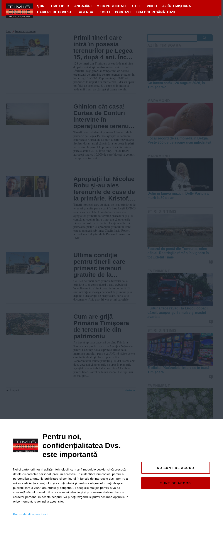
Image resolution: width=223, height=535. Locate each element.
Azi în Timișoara (176, 6)
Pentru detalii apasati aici (30, 514)
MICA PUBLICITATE (112, 6)
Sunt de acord (175, 483)
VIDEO (152, 6)
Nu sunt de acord (175, 468)
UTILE (137, 6)
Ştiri (41, 6)
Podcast (123, 12)
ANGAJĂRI (82, 6)
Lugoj (104, 12)
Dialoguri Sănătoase (156, 12)
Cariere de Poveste (55, 12)
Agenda (86, 12)
